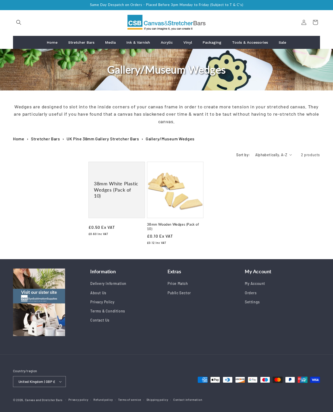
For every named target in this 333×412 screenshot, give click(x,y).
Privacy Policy (102, 302)
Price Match (178, 283)
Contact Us (100, 320)
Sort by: (243, 155)
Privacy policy (78, 399)
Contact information (187, 399)
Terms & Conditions (107, 311)
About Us (98, 293)
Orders (251, 293)
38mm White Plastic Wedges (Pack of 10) (116, 190)
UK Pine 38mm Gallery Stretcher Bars (103, 138)
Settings (252, 302)
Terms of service (129, 399)
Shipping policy (157, 399)
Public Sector (179, 293)
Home (18, 138)
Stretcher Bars (45, 138)
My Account (255, 283)
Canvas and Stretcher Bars (44, 400)
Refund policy (103, 399)
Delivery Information (108, 283)
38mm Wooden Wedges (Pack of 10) (173, 226)
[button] (18, 22)
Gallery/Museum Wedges (170, 138)
